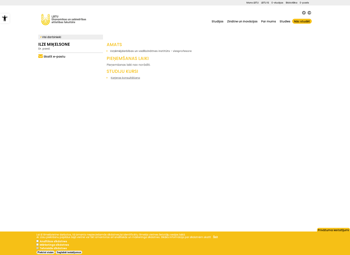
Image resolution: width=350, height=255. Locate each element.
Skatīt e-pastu (54, 56)
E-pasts (304, 2)
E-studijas (277, 2)
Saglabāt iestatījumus (69, 252)
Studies (285, 21)
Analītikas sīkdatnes (53, 241)
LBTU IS (265, 2)
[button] (4, 18)
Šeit (215, 236)
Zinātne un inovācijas (242, 21)
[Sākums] (63, 27)
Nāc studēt (302, 21)
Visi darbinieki (51, 37)
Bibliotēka (291, 2)
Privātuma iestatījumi (333, 230)
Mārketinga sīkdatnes (54, 245)
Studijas (217, 21)
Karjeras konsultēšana (125, 78)
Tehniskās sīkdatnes (53, 248)
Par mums (268, 21)
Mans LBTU (252, 2)
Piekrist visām (46, 252)
